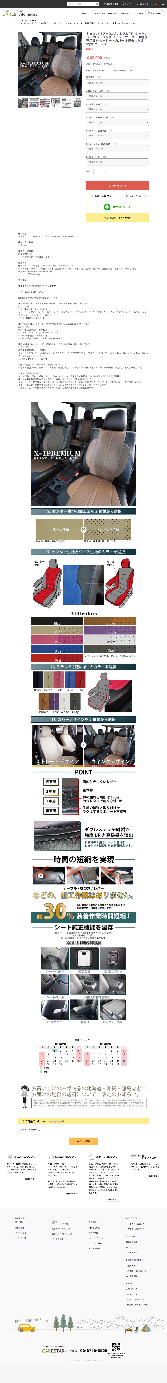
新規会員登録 (131, 1242)
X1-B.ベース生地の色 (96, 130)
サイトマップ (131, 1294)
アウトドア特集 (95, 1243)
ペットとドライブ (96, 1238)
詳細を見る (29, 1179)
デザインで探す (21, 1233)
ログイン (129, 1247)
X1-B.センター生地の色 (97, 117)
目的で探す (125, 13)
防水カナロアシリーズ (61, 1228)
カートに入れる (119, 185)
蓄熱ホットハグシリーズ (62, 1233)
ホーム (21, 20)
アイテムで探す (21, 1238)
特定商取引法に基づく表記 (137, 1304)
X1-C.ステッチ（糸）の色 (98, 143)
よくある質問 (131, 1276)
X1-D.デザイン (93, 156)
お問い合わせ (156, 13)
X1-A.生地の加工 (94, 104)
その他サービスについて (136, 1270)
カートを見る (131, 1252)
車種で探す (19, 1228)
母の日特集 (93, 1233)
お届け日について (94, 91)
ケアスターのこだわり (135, 1229)
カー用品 (84, 13)
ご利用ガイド (138, 13)
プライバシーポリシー (135, 1299)
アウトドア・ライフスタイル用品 (104, 13)
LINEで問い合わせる (121, 207)
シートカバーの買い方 (135, 1224)
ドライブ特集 (94, 1248)
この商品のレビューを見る (117, 217)
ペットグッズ (57, 1239)
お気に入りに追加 (102, 196)
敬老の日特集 (94, 1228)
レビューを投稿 (83, 1141)
